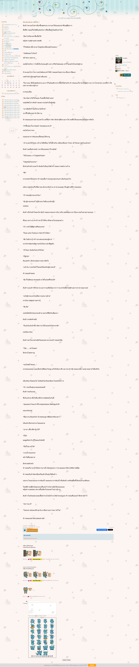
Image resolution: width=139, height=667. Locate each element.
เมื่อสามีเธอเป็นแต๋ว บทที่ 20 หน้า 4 (12, 105)
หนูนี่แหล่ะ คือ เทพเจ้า (9, 59)
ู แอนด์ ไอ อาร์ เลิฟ (8, 40)
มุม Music (6, 29)
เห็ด (5, 50)
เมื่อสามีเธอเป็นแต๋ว (8, 49)
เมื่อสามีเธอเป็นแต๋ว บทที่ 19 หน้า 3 (12, 114)
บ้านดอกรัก (6, 41)
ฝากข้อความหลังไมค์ (122, 65)
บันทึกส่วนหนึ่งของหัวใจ (9, 33)
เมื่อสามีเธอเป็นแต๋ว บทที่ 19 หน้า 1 (12, 117)
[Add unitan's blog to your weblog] (125, 91)
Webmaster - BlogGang (124, 88)
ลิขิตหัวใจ (6, 28)
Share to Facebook (102, 529)
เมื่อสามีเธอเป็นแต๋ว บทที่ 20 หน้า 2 (12, 109)
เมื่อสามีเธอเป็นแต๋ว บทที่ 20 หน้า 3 (12, 107)
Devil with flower (8, 35)
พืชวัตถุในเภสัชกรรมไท (10, 70)
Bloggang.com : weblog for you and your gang (9, 0)
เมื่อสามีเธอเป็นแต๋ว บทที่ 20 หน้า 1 (12, 110)
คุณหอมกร (26, 538)
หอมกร (26, 559)
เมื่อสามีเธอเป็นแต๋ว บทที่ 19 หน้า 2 (12, 116)
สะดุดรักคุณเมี (8, 45)
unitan (26, 596)
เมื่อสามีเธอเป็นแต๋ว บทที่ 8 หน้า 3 (12, 93)
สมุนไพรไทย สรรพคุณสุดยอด (11, 57)
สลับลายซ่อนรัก (7, 73)
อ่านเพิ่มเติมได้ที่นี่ (82, 665)
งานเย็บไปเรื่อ (7, 47)
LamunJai (6, 64)
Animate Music (7, 31)
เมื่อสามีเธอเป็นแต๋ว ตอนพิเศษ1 (11, 103)
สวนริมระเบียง (7, 54)
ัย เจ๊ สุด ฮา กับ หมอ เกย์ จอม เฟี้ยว (12, 56)
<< (2, 76)
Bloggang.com (122, 97)
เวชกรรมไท (7, 71)
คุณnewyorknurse (33, 538)
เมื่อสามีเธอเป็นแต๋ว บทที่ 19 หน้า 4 (12, 112)
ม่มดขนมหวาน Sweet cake (10, 24)
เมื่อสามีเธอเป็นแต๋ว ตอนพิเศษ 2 (11, 101)
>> (18, 76)
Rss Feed (119, 67)
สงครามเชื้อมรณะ (8, 52)
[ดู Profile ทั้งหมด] (127, 62)
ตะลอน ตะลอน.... (8, 43)
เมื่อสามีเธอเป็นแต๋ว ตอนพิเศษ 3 (11, 100)
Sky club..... (6, 26)
